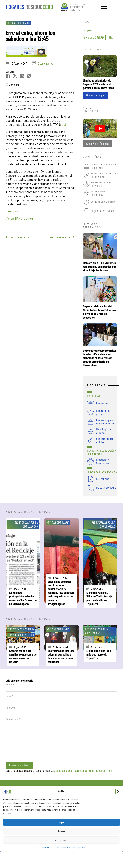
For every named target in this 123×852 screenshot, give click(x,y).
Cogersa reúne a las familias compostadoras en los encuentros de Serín (23, 656)
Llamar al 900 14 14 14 (106, 488)
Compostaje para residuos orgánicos (105, 421)
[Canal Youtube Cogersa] (100, 128)
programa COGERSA (94, 37)
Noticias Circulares (18, 23)
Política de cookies (45, 847)
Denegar (61, 831)
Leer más (12, 211)
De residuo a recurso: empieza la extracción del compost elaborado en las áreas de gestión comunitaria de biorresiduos (100, 358)
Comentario (13, 719)
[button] (118, 791)
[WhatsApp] (29, 75)
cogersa (88, 30)
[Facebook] (8, 75)
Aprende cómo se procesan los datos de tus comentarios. (82, 770)
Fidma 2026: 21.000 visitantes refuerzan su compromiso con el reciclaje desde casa (99, 266)
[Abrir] (104, 7)
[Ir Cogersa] (73, 6)
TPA (111, 37)
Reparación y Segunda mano (103, 461)
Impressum (81, 847)
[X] (15, 75)
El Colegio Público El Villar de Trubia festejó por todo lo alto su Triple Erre (99, 598)
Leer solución (102, 479)
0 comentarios (45, 63)
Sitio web (10, 708)
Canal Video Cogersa (97, 144)
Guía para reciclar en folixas (104, 440)
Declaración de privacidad (64, 847)
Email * (9, 696)
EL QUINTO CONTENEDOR (102, 211)
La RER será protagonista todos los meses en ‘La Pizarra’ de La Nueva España (23, 598)
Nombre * (11, 684)
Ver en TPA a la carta (19, 218)
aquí (63, 124)
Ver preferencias (61, 839)
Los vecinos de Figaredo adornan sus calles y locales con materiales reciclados (61, 656)
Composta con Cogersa (21, 629)
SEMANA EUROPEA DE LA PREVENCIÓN (102, 184)
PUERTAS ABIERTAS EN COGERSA (100, 193)
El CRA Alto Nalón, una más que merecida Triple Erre (98, 654)
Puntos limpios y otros (103, 412)
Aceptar (61, 822)
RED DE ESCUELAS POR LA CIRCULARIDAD (103, 175)
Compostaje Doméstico (21, 635)
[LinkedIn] (22, 75)
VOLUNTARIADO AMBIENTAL (103, 202)
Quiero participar (95, 95)
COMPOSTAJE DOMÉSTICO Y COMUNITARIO (103, 166)
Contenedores (102, 403)
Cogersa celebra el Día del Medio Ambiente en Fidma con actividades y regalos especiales (99, 311)
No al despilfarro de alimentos (105, 431)
